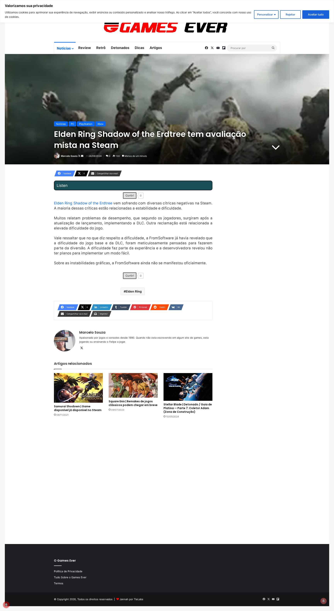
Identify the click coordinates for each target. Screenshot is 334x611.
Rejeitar (290, 14)
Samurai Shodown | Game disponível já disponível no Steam (77, 408)
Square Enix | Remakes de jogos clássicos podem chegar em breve (133, 403)
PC (72, 123)
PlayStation (85, 123)
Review (84, 48)
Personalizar (265, 14)
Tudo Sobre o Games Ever (70, 577)
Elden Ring (134, 291)
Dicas (139, 48)
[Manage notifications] (323, 601)
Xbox (100, 123)
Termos (58, 583)
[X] (81, 348)
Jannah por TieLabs (131, 599)
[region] (167, 11)
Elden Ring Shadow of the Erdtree (83, 203)
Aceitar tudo (316, 14)
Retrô (101, 48)
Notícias (64, 48)
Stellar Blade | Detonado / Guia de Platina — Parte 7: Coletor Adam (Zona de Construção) (188, 408)
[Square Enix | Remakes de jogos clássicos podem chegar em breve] (133, 385)
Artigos (156, 48)
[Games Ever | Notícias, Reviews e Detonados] (145, 27)
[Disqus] (133, 480)
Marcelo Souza (69, 155)
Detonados (120, 48)
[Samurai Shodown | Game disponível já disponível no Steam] (78, 387)
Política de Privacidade (68, 571)
